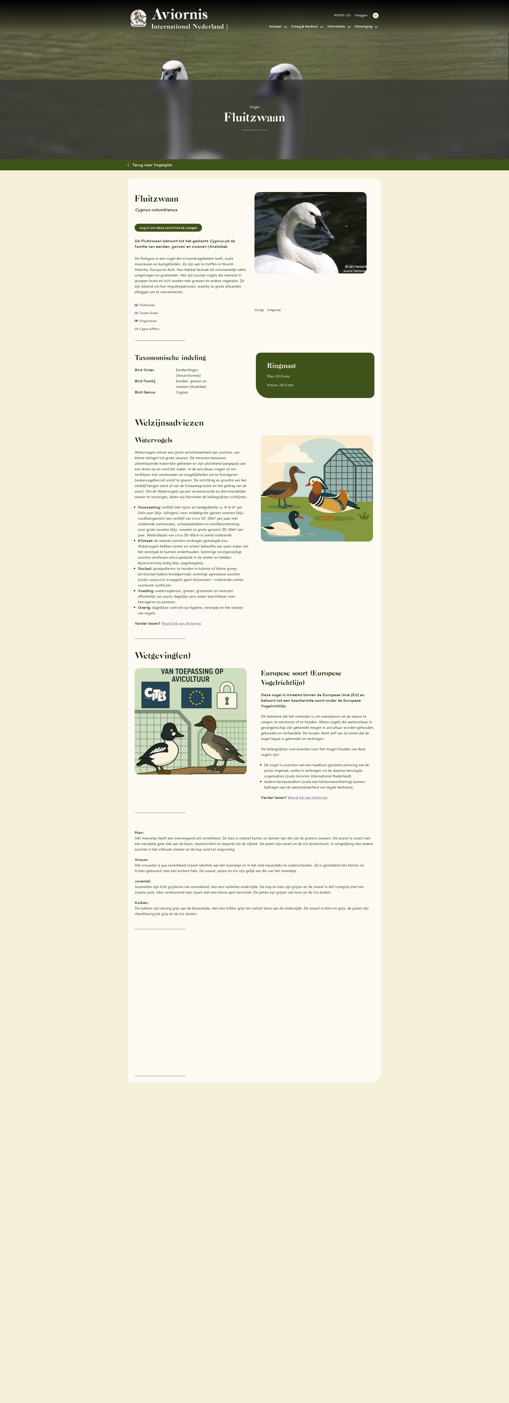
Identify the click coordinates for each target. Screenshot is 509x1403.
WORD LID (342, 15)
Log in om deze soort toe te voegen (168, 227)
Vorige (259, 309)
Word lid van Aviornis (181, 623)
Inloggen (361, 15)
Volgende (274, 309)
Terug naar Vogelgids (152, 164)
